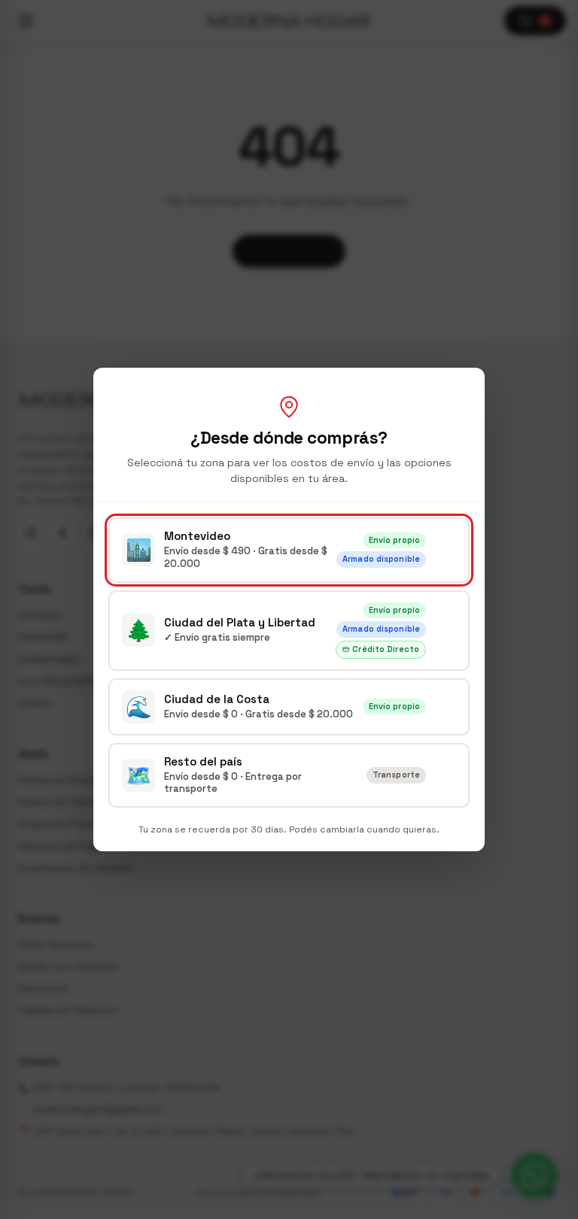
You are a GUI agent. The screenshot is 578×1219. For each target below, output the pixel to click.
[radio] (289, 550)
